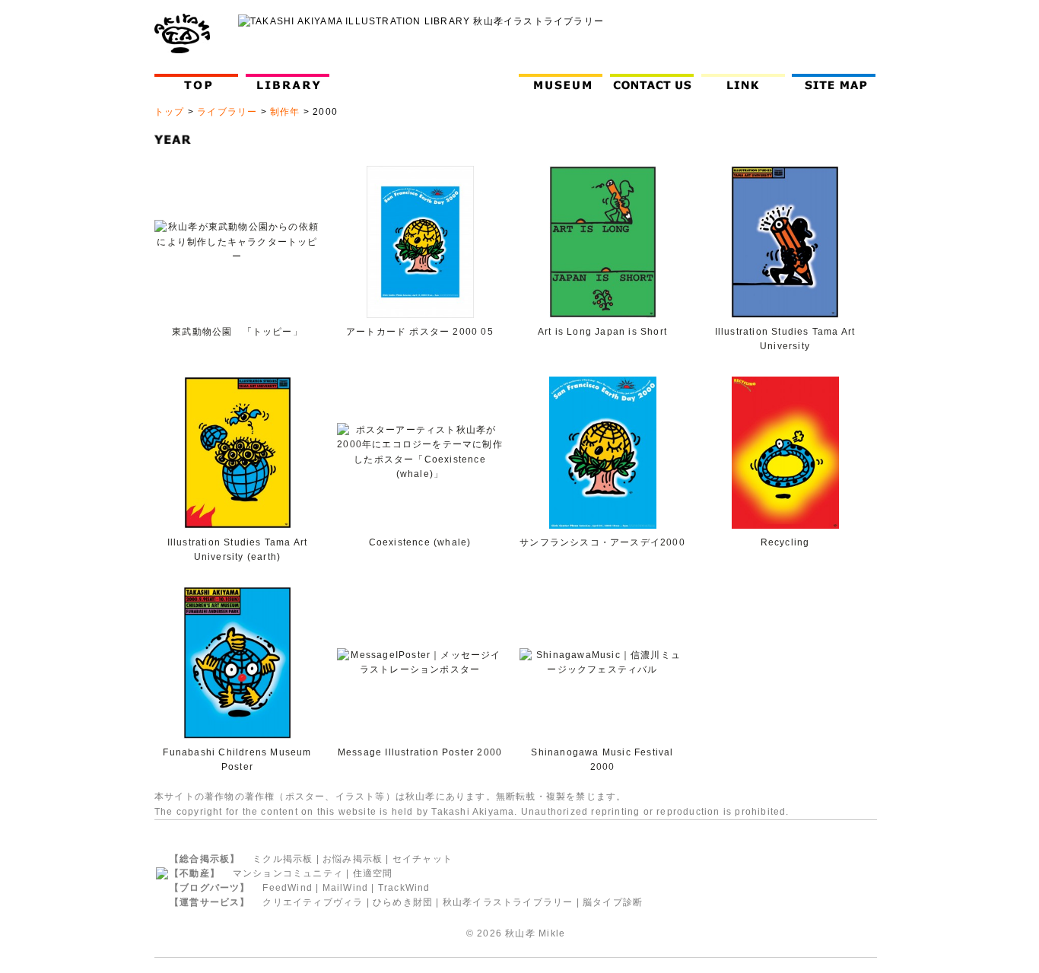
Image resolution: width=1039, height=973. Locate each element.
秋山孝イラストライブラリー (508, 902)
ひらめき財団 (403, 902)
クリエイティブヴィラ (312, 902)
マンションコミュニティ (288, 873)
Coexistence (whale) (420, 542)
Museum (564, 82)
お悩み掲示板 (353, 859)
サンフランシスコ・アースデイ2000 (602, 542)
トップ (169, 112)
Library (287, 82)
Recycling (785, 542)
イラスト (355, 796)
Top (199, 82)
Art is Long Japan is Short (602, 331)
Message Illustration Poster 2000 (420, 752)
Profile (381, 82)
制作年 (285, 112)
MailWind (346, 887)
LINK (743, 82)
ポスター (305, 796)
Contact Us (655, 82)
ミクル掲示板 (283, 859)
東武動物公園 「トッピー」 (237, 331)
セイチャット (422, 859)
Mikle (552, 933)
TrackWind (404, 887)
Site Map (837, 82)
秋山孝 (520, 933)
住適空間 (373, 873)
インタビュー (472, 82)
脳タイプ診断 (613, 902)
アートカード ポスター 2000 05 (420, 331)
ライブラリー (227, 112)
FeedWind (287, 887)
